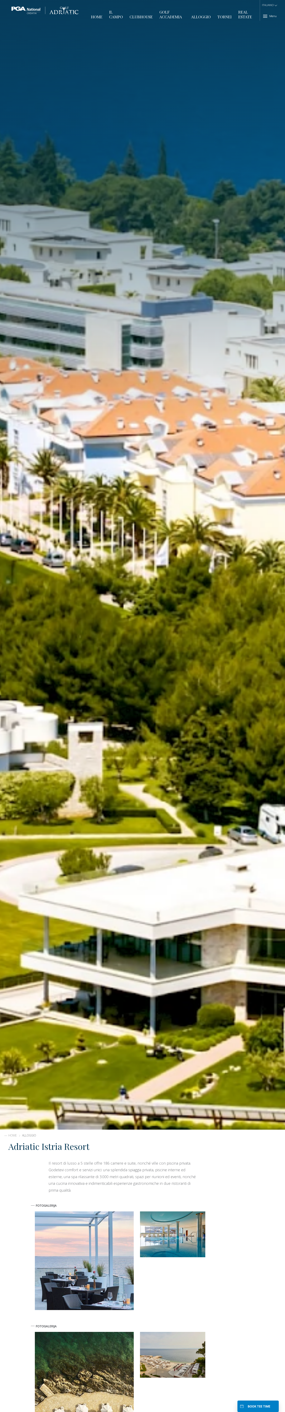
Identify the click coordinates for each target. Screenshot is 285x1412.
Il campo (116, 14)
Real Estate (245, 14)
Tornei (224, 16)
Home (96, 16)
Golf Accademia (170, 14)
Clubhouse (141, 16)
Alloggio (201, 16)
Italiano (268, 5)
